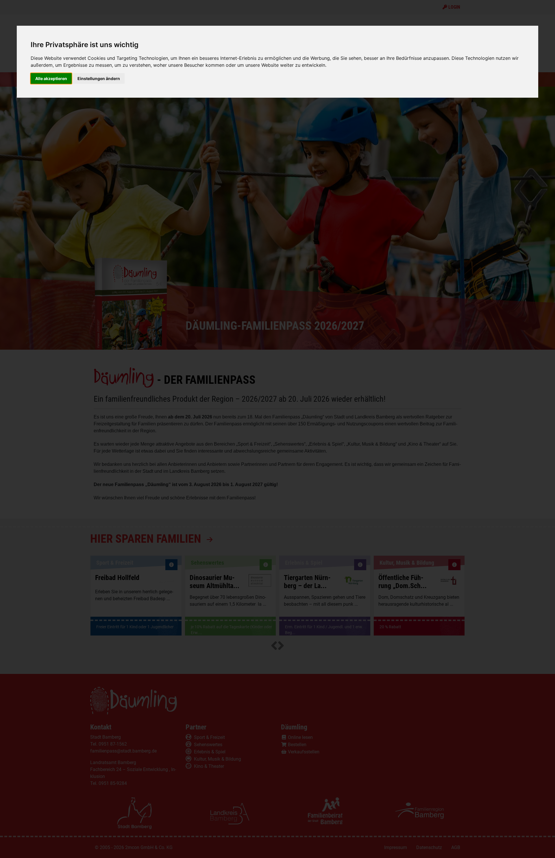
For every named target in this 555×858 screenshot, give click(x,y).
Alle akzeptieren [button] (51, 78)
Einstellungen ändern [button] (98, 78)
